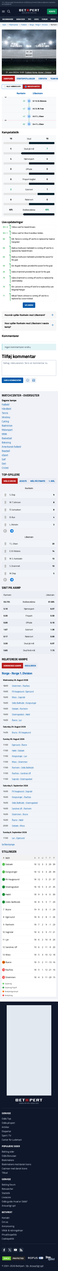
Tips (29, 19)
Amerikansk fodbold (11, 446)
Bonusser (20, 19)
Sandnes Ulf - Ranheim (22, 808)
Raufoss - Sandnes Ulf (21, 773)
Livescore (6, 1197)
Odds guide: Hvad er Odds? (14, 1201)
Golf (4, 459)
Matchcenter (13, 24)
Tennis (5, 413)
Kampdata (8, 78)
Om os (5, 1222)
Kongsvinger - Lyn (19, 756)
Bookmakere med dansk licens (16, 1164)
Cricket (5, 467)
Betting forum (8, 1184)
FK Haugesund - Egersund (23, 691)
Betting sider (8, 1151)
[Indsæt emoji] (27, 380)
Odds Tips (6, 1118)
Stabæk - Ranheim (20, 708)
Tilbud (5, 1172)
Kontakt (6, 1217)
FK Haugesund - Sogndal (22, 791)
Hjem (4, 24)
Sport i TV (6, 1135)
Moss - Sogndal (18, 697)
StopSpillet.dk (7, 4)
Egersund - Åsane (19, 744)
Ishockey (6, 417)
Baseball (6, 451)
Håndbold (6, 408)
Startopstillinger (26, 78)
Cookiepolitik (8, 1238)
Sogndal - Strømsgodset (22, 778)
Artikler (5, 1127)
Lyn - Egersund (18, 838)
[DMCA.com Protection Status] (14, 1258)
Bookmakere (7, 19)
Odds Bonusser (9, 1156)
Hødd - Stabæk (18, 750)
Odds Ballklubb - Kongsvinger (24, 702)
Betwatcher (7, 1189)
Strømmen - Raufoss (21, 685)
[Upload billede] (33, 380)
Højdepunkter (33, 86)
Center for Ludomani (12, 1139)
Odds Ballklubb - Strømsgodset (25, 802)
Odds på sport (8, 1123)
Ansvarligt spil (8, 1205)
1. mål (52, 481)
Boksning (6, 442)
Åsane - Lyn (17, 720)
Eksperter (6, 1131)
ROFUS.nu (28, 2)
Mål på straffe (37, 481)
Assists (23, 481)
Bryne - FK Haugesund (21, 732)
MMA (4, 434)
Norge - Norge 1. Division (39, 24)
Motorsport (7, 429)
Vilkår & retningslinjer (12, 1230)
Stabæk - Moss (18, 825)
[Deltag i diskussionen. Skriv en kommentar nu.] (29, 368)
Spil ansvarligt (9, 2)
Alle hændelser (14, 86)
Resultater (30, 665)
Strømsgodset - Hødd (21, 714)
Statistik (43, 78)
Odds (36, 19)
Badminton (7, 425)
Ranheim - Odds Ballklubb (22, 767)
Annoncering (8, 1226)
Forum (44, 19)
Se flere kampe (8, 844)
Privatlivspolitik (9, 1234)
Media (53, 19)
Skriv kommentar (12, 380)
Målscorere (10, 481)
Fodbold (23, 24)
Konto (52, 11)
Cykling (5, 421)
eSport (5, 455)
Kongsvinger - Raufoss (21, 797)
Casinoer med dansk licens (14, 1168)
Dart (4, 463)
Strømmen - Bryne (20, 814)
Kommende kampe (12, 665)
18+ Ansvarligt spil (34, 1266)
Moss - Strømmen (20, 761)
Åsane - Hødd (17, 819)
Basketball (7, 438)
